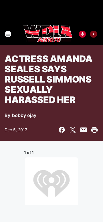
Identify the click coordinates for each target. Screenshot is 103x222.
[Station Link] (47, 34)
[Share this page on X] (73, 130)
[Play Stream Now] (93, 34)
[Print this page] (94, 130)
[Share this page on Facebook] (62, 130)
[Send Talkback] (82, 34)
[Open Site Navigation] (8, 34)
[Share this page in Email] (84, 130)
